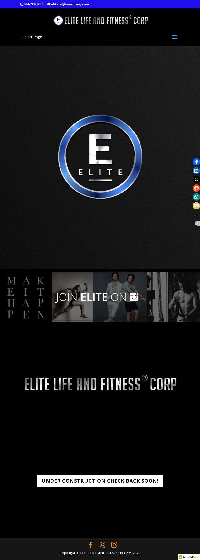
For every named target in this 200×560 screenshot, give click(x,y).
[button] (196, 161)
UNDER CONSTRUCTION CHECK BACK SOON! (100, 480)
